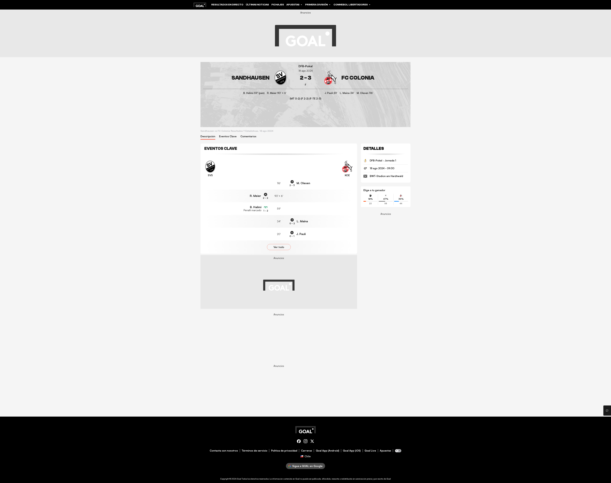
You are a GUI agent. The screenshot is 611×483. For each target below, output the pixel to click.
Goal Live (370, 450)
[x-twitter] (312, 442)
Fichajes (277, 4)
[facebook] (298, 442)
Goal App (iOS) (352, 450)
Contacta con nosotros (224, 450)
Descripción (207, 136)
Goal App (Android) (327, 450)
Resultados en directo (227, 4)
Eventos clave (228, 136)
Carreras (306, 450)
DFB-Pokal (305, 66)
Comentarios (248, 136)
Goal (239, 479)
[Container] (245, 77)
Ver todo (279, 247)
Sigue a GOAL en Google (307, 466)
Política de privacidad (284, 450)
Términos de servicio (254, 450)
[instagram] (305, 442)
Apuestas (385, 450)
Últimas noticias (257, 4)
